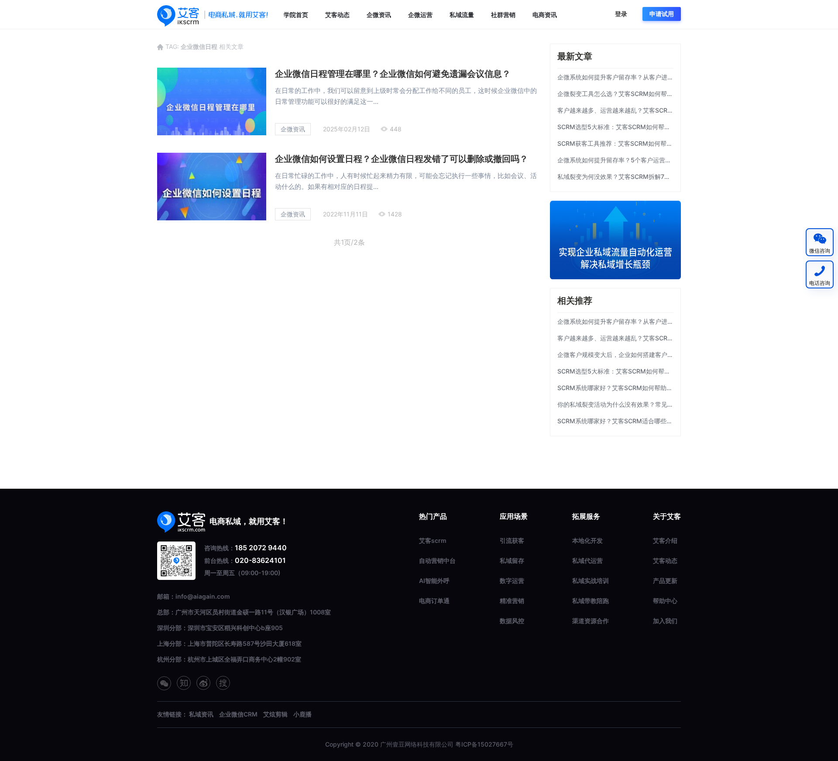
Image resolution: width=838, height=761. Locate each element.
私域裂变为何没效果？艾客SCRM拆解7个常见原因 (615, 176)
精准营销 (512, 600)
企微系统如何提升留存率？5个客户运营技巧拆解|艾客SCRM (615, 160)
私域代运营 (587, 560)
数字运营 (512, 580)
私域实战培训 (590, 580)
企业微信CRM (238, 714)
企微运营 (420, 14)
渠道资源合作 (590, 620)
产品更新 (665, 580)
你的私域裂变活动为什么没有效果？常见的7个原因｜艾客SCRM (615, 404)
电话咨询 (819, 283)
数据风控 (512, 620)
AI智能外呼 (434, 580)
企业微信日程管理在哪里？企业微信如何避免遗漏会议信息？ (393, 74)
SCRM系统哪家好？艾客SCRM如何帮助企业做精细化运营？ (615, 387)
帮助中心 (665, 600)
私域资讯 (201, 714)
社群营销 (503, 14)
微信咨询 (819, 250)
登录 (621, 13)
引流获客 (512, 540)
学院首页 (296, 14)
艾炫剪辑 (275, 714)
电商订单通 (434, 600)
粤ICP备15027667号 (484, 744)
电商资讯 (544, 14)
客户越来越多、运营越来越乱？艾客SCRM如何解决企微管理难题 (615, 110)
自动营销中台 (437, 560)
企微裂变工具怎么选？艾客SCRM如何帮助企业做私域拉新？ (615, 93)
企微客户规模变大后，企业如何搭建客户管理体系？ (615, 354)
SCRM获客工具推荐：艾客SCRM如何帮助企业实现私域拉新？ (615, 143)
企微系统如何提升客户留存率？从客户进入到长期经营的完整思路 (615, 77)
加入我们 (665, 620)
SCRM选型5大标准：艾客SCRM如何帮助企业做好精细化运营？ (615, 126)
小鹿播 (302, 714)
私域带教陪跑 (590, 600)
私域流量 (462, 14)
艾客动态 (337, 14)
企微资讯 (379, 14)
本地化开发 (587, 540)
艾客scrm (432, 540)
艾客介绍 (665, 540)
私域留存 (512, 560)
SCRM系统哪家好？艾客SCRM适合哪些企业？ (615, 421)
